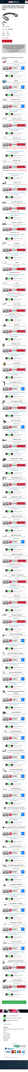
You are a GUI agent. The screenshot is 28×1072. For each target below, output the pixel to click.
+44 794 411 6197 (16, 1018)
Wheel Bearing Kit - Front (16, 479)
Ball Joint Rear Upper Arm (16, 733)
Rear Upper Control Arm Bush (16, 636)
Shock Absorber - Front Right (16, 905)
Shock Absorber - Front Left (16, 924)
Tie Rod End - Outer (16, 441)
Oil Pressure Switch (16, 345)
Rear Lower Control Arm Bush (15, 674)
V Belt (16, 264)
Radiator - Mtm (17, 597)
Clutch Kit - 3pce (17, 184)
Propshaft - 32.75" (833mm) (17, 576)
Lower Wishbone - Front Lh (15, 384)
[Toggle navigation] (2, 2)
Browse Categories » (14, 73)
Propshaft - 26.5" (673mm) (17, 556)
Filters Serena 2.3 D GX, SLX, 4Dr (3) (16, 90)
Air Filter (16, 63)
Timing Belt (16, 245)
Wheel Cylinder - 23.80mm (16, 460)
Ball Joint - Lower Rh (16, 422)
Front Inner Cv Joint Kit (16, 943)
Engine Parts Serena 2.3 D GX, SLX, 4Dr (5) (16, 253)
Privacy (9, 1024)
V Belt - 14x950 (16, 305)
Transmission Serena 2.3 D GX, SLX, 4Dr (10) (16, 192)
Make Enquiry (6, 41)
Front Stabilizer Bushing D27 (16, 886)
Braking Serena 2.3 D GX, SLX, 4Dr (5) (16, 109)
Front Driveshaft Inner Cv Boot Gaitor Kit (16, 828)
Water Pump (16, 326)
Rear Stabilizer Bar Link (16, 790)
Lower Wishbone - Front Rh (16, 403)
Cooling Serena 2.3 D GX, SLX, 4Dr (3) (16, 334)
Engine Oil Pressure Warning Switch (16, 962)
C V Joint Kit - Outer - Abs (16, 224)
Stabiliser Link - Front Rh (16, 518)
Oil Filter (16, 82)
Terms (5, 1024)
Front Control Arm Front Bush (16, 771)
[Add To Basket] (22, 67)
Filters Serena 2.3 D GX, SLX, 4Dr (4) (16, 71)
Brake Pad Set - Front (16, 101)
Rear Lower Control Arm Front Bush (15, 655)
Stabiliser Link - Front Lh (16, 498)
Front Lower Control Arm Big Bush (16, 752)
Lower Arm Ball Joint (16, 714)
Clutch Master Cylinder (16, 537)
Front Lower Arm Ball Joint (16, 848)
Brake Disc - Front (16, 139)
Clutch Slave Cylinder (16, 981)
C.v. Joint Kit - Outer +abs (16, 203)
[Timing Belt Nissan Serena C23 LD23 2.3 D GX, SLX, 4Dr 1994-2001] (10, 16)
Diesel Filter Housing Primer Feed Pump (16, 809)
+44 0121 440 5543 (13, 1016)
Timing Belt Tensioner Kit (16, 616)
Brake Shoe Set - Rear (16, 120)
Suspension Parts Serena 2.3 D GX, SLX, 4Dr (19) (16, 392)
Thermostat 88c (16, 364)
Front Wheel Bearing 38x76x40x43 (16, 867)
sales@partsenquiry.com (18, 75)
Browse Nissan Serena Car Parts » (14, 1002)
